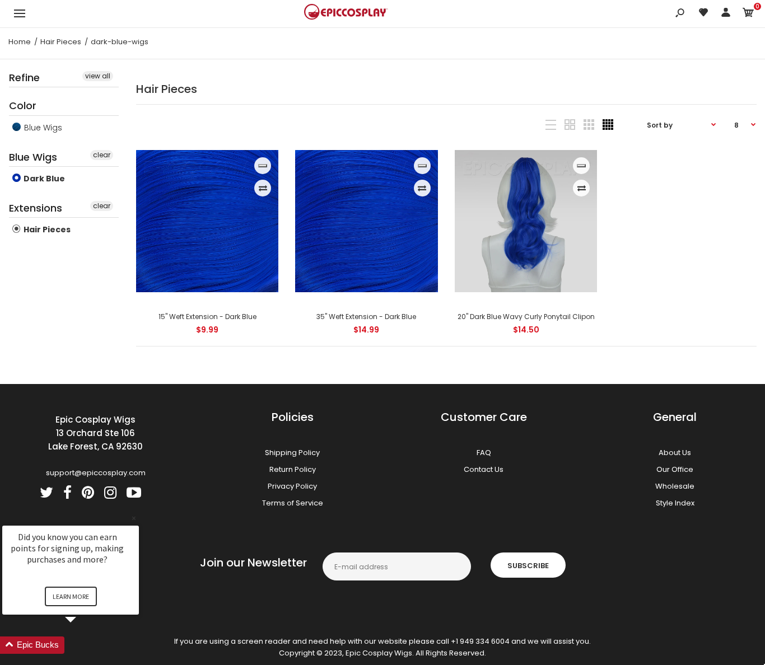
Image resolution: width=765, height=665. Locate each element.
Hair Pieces (46, 229)
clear (101, 155)
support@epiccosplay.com (96, 472)
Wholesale (674, 486)
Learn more (71, 596)
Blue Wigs (42, 127)
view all (97, 76)
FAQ (484, 452)
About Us (675, 452)
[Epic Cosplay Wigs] (346, 13)
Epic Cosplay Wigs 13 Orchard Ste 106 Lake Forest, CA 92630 (95, 433)
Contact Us (483, 469)
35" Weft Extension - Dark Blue (367, 316)
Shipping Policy (292, 452)
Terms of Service (292, 503)
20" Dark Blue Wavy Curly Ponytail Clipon (526, 316)
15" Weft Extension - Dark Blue (207, 316)
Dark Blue (43, 178)
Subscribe (528, 565)
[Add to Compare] (263, 188)
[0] (748, 14)
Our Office (674, 469)
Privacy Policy (292, 486)
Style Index (675, 503)
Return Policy (292, 469)
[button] (84, 645)
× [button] (134, 518)
